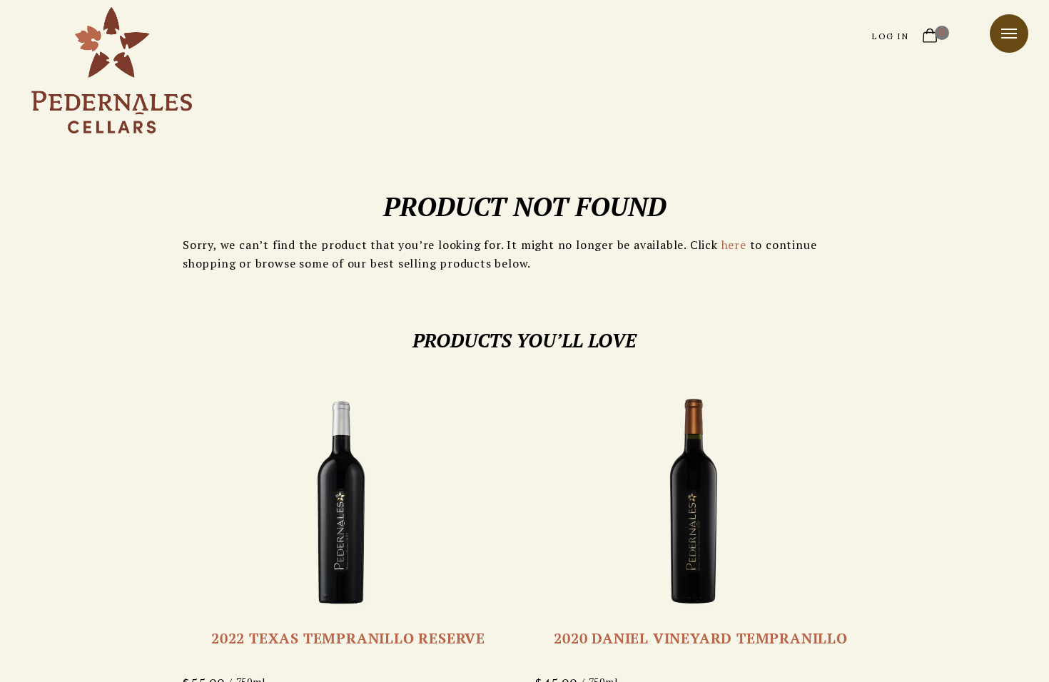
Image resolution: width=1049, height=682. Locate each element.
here (733, 245)
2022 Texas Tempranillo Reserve (348, 638)
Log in (889, 36)
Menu (1009, 33)
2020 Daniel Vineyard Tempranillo (701, 638)
